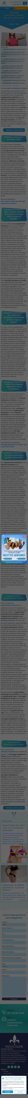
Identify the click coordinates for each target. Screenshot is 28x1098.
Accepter (7, 1092)
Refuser (20, 1092)
